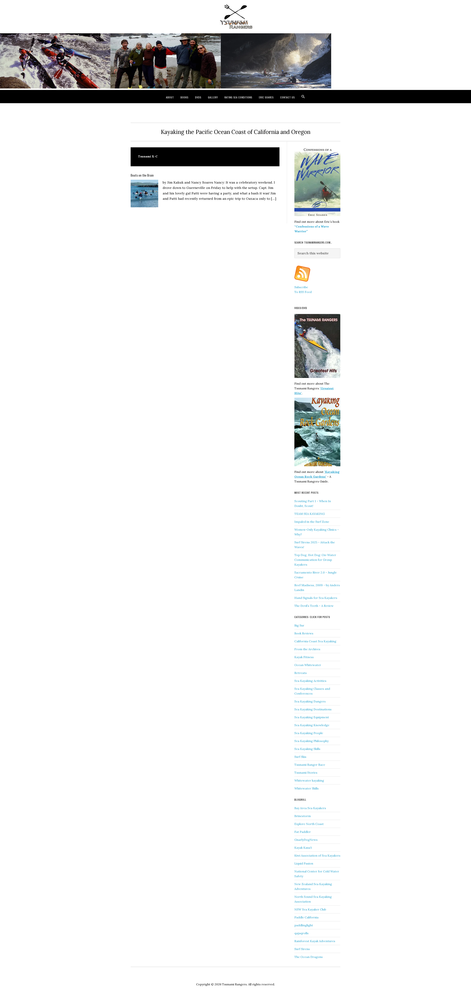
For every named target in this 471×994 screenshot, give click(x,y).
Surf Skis (300, 757)
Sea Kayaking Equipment (311, 717)
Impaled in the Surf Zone (311, 521)
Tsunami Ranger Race (309, 764)
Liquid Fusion (303, 863)
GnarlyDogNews (306, 840)
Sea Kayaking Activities (310, 681)
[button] (303, 96)
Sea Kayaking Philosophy (311, 741)
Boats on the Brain (142, 175)
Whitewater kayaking (309, 780)
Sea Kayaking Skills (307, 749)
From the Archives (307, 649)
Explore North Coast (309, 824)
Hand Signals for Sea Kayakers (315, 598)
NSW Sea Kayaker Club (310, 909)
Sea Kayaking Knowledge (311, 725)
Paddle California (306, 917)
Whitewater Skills (306, 788)
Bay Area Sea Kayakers (310, 808)
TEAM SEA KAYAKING (309, 514)
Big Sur (299, 625)
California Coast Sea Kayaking (315, 641)
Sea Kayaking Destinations (313, 709)
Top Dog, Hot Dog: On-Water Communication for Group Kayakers (315, 559)
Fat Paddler (302, 832)
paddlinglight (303, 925)
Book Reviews (303, 633)
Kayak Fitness (304, 657)
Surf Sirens (302, 949)
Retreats (300, 673)
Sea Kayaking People (308, 733)
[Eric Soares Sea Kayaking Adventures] (302, 282)
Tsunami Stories (305, 772)
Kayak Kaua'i (303, 847)
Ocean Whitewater (307, 665)
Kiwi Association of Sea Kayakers (317, 855)
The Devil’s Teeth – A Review (314, 606)
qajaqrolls (301, 933)
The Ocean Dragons (308, 957)
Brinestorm (302, 816)
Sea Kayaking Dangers (310, 701)
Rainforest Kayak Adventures (314, 941)
